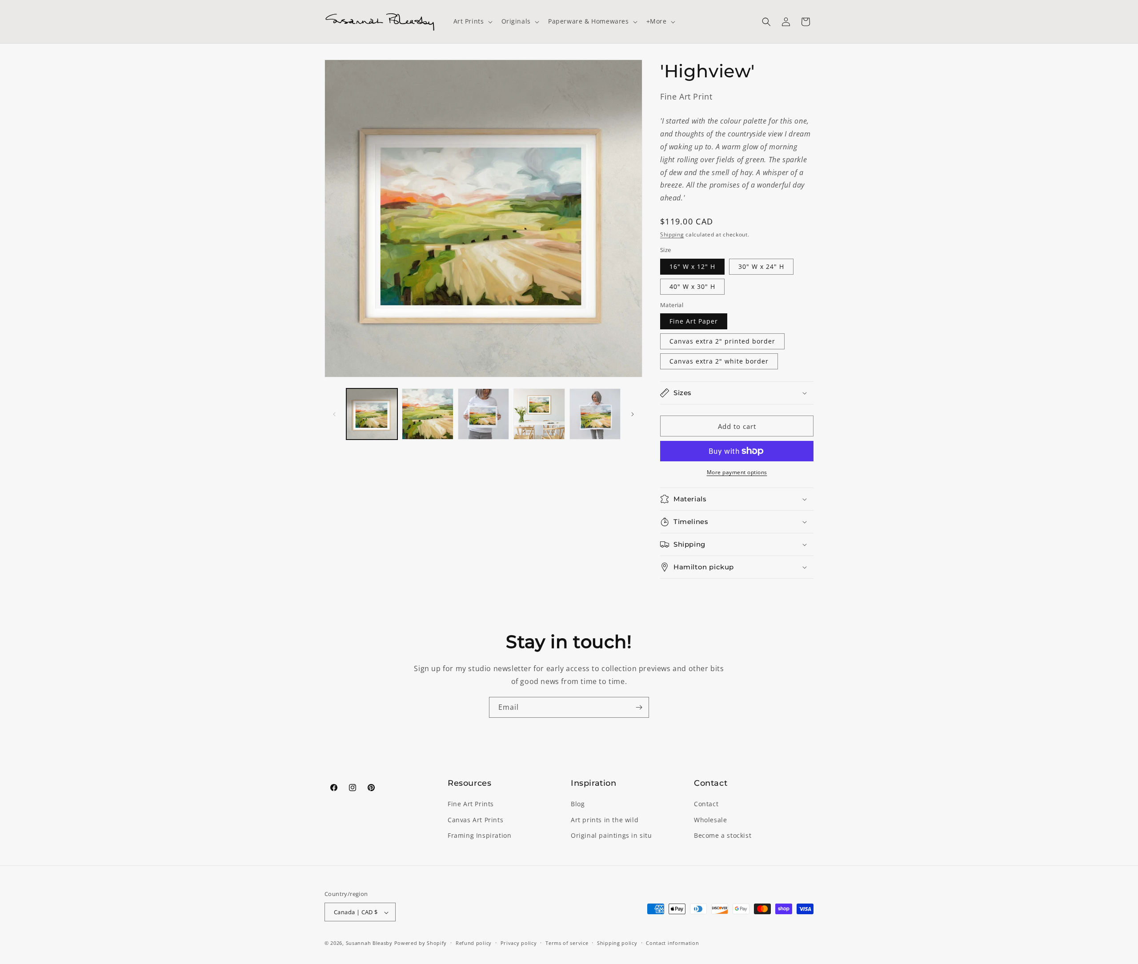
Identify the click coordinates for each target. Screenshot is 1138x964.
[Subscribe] (639, 707)
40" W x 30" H (692, 286)
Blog (578, 804)
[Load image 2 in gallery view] (427, 414)
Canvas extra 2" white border (719, 361)
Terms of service (566, 943)
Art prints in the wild (604, 820)
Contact (706, 804)
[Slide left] (334, 414)
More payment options (737, 472)
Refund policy (474, 943)
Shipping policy (617, 943)
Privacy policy (519, 943)
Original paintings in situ (611, 835)
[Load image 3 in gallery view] (483, 414)
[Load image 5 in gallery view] (595, 414)
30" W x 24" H (761, 266)
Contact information (672, 943)
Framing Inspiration (479, 835)
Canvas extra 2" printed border (722, 341)
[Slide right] (632, 414)
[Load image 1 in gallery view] (371, 414)
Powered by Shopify (420, 943)
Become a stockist (722, 835)
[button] (472, 21)
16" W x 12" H (692, 266)
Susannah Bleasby (369, 943)
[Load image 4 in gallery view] (539, 414)
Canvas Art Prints (475, 820)
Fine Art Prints (471, 804)
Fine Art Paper (693, 321)
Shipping (672, 234)
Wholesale (710, 820)
